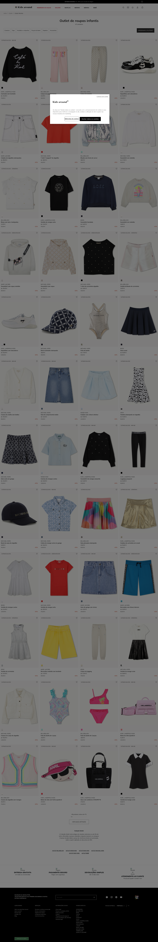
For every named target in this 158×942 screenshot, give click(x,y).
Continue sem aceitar (102, 96)
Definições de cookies (72, 119)
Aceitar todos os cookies (90, 119)
